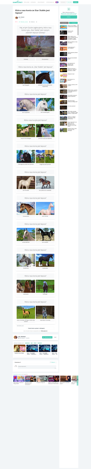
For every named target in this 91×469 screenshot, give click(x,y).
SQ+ (57, 2)
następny (74, 22)
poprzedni (64, 22)
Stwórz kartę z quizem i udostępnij (36, 328)
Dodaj (75, 2)
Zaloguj (70, 2)
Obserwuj (24, 21)
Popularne (26, 2)
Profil (55, 337)
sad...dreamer (21, 17)
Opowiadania (50, 2)
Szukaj (64, 2)
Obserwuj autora (48, 337)
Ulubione (33, 21)
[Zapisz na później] (36, 22)
